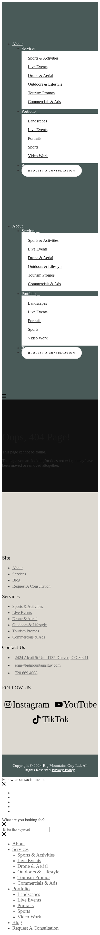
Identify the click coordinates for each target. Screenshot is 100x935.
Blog (16, 580)
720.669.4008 (26, 673)
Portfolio (29, 111)
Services (28, 48)
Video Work (38, 156)
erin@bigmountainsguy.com (38, 665)
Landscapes (37, 121)
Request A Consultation (51, 170)
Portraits (34, 138)
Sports (33, 147)
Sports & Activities (43, 58)
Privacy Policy (63, 770)
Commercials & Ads (44, 101)
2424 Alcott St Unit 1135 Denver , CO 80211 (51, 657)
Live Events (37, 67)
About (17, 44)
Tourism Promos (41, 93)
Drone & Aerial (40, 75)
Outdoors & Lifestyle (45, 84)
